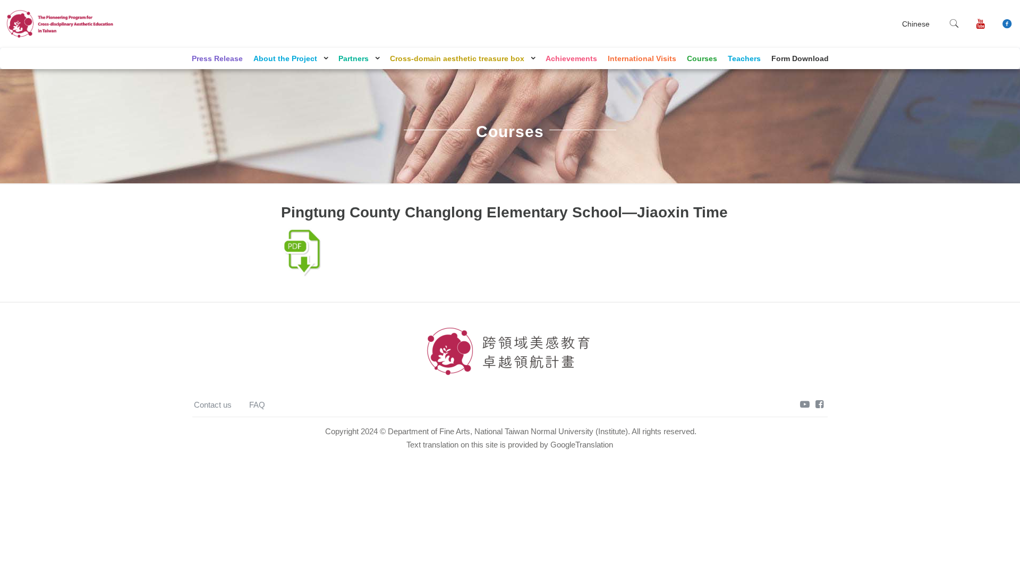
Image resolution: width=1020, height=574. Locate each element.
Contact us (213, 404)
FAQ (257, 404)
